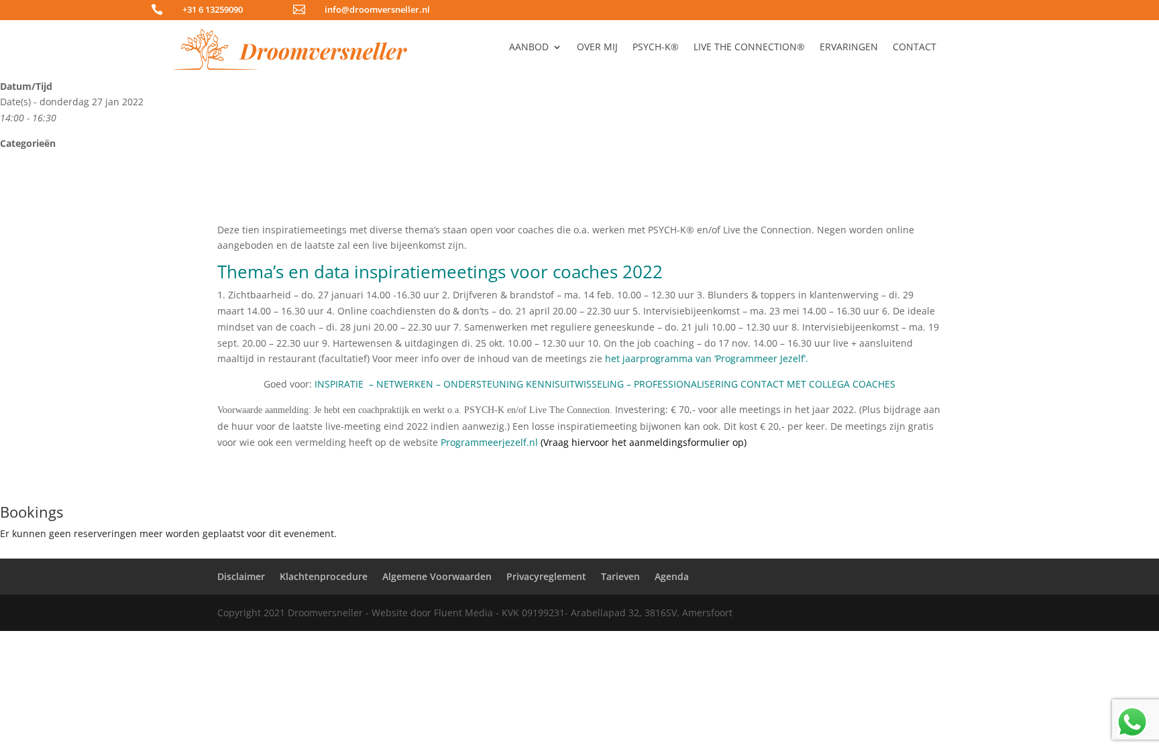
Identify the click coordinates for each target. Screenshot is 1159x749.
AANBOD (529, 47)
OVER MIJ (597, 47)
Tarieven (620, 576)
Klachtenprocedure (324, 576)
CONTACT (914, 47)
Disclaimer (241, 576)
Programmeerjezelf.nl (489, 442)
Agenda (672, 576)
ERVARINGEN (849, 47)
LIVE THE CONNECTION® (749, 47)
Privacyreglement (546, 576)
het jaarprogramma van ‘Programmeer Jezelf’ (705, 358)
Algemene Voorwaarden (437, 576)
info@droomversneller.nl (377, 9)
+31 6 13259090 (212, 9)
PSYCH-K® (655, 47)
